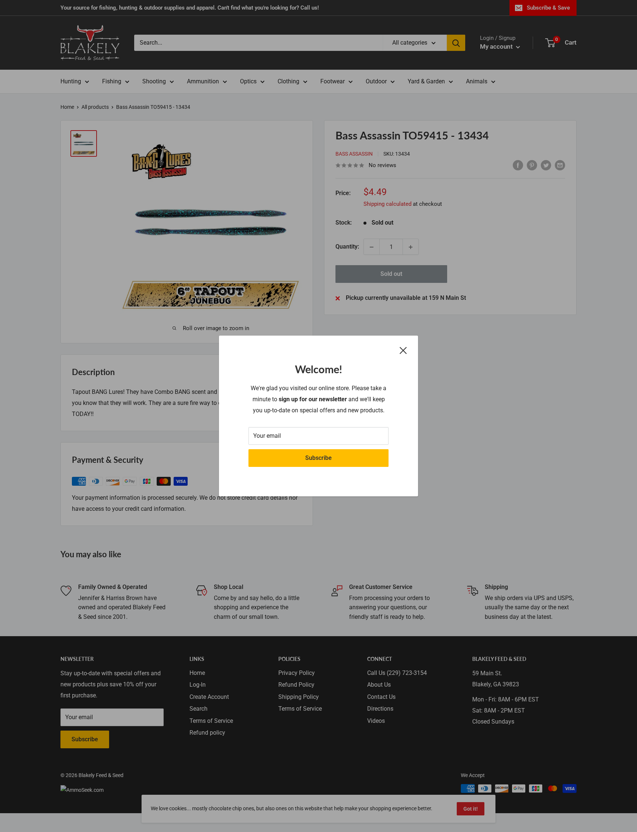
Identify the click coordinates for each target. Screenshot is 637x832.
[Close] (403, 350)
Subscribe (318, 457)
